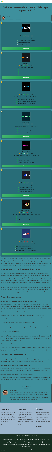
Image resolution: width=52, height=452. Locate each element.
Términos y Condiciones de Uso (20, 449)
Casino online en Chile (32, 435)
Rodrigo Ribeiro (9, 16)
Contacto (3, 450)
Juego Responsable (34, 449)
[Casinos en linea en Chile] (2, 1)
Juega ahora (26, 48)
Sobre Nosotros (44, 449)
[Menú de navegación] (49, 1)
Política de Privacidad (6, 449)
